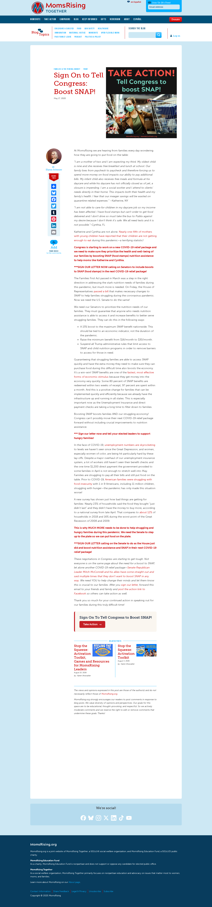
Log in (176, 36)
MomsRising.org (60, 8)
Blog (76, 19)
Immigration (60, 32)
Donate (175, 19)
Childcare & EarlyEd (64, 28)
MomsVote (35, 19)
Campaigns (65, 19)
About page (74, 882)
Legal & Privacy (79, 891)
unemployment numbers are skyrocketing (130, 444)
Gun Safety (90, 28)
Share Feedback (61, 891)
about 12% (146, 512)
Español (137, 19)
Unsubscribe (95, 891)
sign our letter (129, 584)
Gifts (103, 19)
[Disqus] (115, 756)
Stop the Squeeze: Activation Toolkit (126, 651)
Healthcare (103, 28)
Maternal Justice (77, 32)
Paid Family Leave (63, 36)
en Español (136, 2)
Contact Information (40, 891)
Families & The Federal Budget (67, 69)
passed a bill (101, 291)
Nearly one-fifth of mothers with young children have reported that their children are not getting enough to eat (115, 236)
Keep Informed (89, 19)
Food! (85, 69)
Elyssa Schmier (54, 170)
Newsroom (115, 19)
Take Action (50, 19)
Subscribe (108, 891)
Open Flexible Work (110, 32)
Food (79, 28)
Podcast (78, 36)
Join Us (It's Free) (161, 2)
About (127, 19)
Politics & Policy (93, 36)
